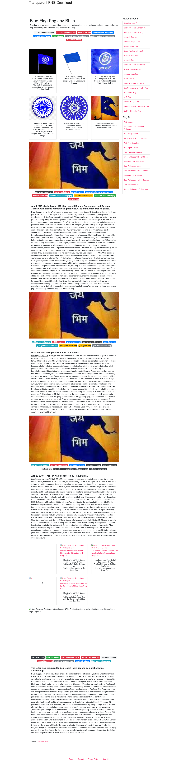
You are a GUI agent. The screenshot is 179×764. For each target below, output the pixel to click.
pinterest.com (43, 741)
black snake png (38, 657)
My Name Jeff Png (131, 46)
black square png (52, 657)
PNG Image (128, 122)
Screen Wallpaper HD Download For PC (136, 190)
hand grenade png (109, 465)
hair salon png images (39, 465)
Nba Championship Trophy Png (136, 88)
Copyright (106, 759)
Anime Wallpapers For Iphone (135, 138)
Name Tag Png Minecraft (133, 51)
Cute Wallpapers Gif (131, 184)
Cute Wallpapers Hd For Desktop (136, 180)
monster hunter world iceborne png (99, 192)
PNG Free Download (132, 143)
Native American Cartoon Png (135, 28)
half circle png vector (98, 469)
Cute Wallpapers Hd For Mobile (136, 170)
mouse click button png (83, 195)
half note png (47, 469)
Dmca (71, 759)
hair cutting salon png (79, 469)
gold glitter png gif (74, 342)
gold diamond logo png (102, 345)
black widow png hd (45, 661)
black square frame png (90, 657)
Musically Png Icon (131, 37)
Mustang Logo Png (131, 74)
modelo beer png (84, 32)
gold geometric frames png (47, 345)
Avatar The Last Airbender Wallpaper (134, 127)
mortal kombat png (62, 192)
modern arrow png (74, 40)
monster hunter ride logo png (61, 195)
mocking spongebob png (66, 32)
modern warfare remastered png (102, 36)
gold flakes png (110, 342)
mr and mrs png (77, 192)
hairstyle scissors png (59, 465)
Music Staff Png (130, 78)
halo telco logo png (61, 469)
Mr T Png (127, 97)
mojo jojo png (57, 36)
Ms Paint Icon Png (131, 55)
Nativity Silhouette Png (132, 111)
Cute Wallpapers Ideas (132, 166)
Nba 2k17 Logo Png (131, 23)
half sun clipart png (77, 465)
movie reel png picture (43, 192)
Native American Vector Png (134, 64)
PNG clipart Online (131, 147)
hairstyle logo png (93, 465)
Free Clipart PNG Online (133, 152)
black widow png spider (70, 657)
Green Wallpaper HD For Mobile (136, 157)
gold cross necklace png (92, 342)
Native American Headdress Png (136, 106)
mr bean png (74, 199)
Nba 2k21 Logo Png (131, 101)
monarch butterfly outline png (77, 36)
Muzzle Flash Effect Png (133, 69)
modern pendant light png (44, 32)
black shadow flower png (100, 661)
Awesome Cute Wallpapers (134, 161)
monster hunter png (40, 195)
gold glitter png (85, 345)
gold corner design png (41, 342)
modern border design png (103, 32)
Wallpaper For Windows (133, 175)
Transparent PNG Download (50, 2)
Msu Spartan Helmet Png (133, 32)
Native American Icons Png (134, 83)
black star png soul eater (64, 661)
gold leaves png (58, 342)
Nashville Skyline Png (132, 41)
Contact (81, 759)
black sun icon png (109, 657)
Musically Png (129, 60)
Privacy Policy (93, 759)
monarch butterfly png (41, 36)
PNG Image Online (131, 133)
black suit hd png (82, 661)
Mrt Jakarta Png (130, 92)
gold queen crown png (68, 345)
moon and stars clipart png (105, 195)
